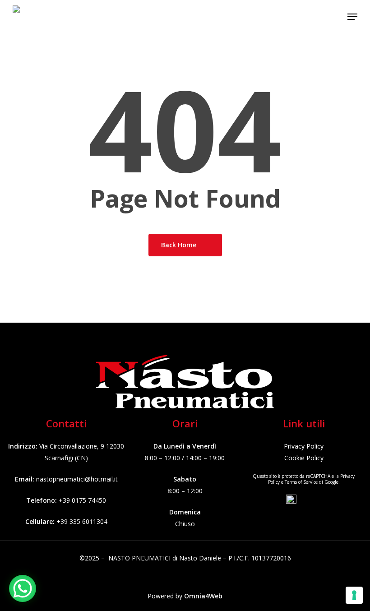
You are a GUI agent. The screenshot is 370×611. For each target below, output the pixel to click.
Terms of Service (301, 482)
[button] (352, 16)
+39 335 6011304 (81, 521)
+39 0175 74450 (82, 500)
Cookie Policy (304, 458)
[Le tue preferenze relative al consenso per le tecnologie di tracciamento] (354, 595)
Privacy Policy (304, 446)
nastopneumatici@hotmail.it (77, 479)
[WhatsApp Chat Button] (22, 588)
